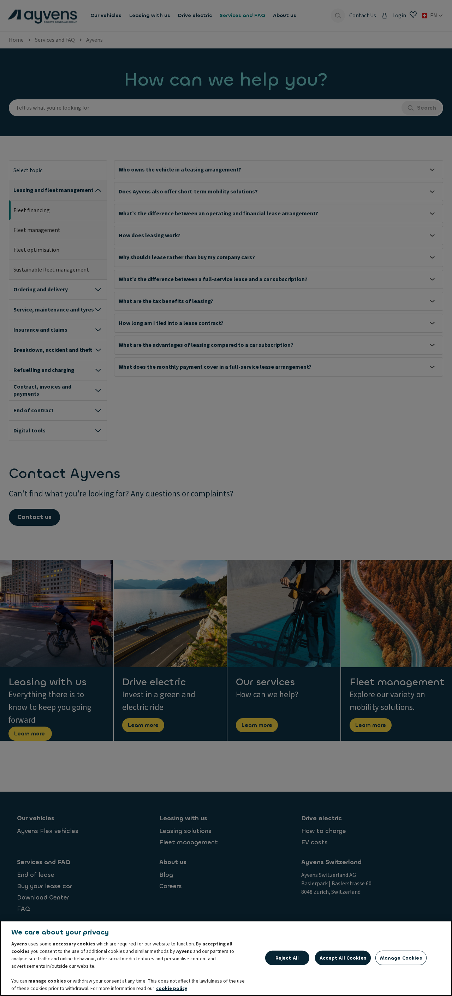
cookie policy (171, 988)
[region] (226, 958)
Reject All (287, 958)
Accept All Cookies (343, 958)
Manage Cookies (401, 958)
